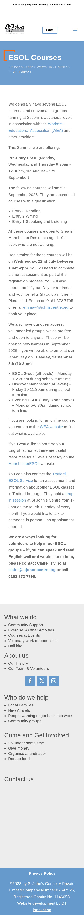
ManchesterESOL (24, 463)
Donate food (19, 759)
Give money (18, 748)
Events (34, 635)
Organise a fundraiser (27, 753)
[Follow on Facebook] (30, 681)
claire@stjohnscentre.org (32, 570)
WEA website (51, 427)
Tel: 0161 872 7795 (60, 4)
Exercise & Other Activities (31, 630)
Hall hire (15, 646)
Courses (15, 635)
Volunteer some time (26, 743)
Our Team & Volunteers (28, 668)
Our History (18, 663)
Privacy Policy (42, 873)
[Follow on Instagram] (54, 681)
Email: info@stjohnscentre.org (30, 4)
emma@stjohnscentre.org (46, 307)
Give (50, 30)
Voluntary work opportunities (33, 641)
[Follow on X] (42, 681)
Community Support (25, 625)
